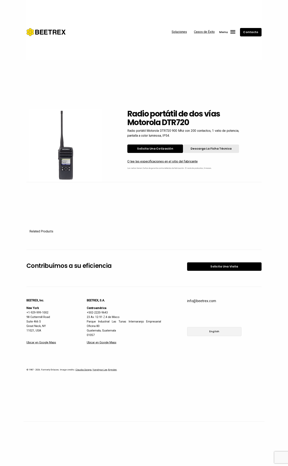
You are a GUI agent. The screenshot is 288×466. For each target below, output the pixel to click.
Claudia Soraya (83, 369)
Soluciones (179, 32)
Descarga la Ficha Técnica (211, 149)
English (214, 331)
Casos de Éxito (204, 32)
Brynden (112, 369)
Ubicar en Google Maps (41, 342)
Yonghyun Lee (99, 369)
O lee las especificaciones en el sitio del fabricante (162, 161)
